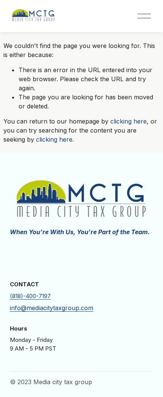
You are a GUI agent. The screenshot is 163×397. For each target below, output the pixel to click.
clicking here (128, 121)
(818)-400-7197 (30, 296)
